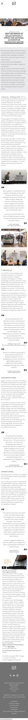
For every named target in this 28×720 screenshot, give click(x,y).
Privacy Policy (14, 707)
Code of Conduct (14, 705)
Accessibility (14, 701)
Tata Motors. (22, 697)
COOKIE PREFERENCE (6, 719)
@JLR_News (11, 646)
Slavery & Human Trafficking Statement (14, 711)
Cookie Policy (14, 709)
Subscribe (14, 713)
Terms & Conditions (14, 703)
